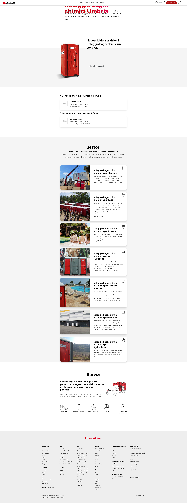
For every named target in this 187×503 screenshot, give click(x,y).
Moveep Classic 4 (64, 453)
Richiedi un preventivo (97, 66)
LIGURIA (43, 48)
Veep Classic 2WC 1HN (66, 462)
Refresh (97, 483)
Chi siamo (44, 449)
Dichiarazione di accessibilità (137, 453)
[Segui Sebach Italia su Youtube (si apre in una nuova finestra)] (135, 473)
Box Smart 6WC (81, 459)
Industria (44, 481)
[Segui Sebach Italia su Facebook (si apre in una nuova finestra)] (130, 473)
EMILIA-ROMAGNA (46, 51)
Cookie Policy (133, 466)
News (43, 455)
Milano (114, 451)
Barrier (96, 474)
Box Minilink (80, 481)
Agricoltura (45, 483)
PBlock (96, 466)
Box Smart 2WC (81, 457)
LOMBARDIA (44, 32)
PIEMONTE (44, 26)
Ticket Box (80, 451)
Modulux (62, 457)
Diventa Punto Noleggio (118, 477)
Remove (97, 455)
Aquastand (98, 477)
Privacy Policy (133, 464)
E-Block (62, 455)
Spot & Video (45, 462)
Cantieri (44, 470)
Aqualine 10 (98, 488)
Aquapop (97, 479)
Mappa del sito (134, 455)
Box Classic (80, 449)
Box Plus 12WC (81, 475)
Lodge (96, 453)
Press (43, 459)
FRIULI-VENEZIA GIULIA (45, 44)
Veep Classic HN (64, 459)
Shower (97, 462)
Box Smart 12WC (81, 462)
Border (96, 472)
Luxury (44, 474)
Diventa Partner (160, 2)
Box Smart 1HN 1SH (82, 468)
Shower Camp (98, 464)
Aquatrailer (98, 481)
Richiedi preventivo (171, 2)
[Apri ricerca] (179, 2)
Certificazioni (45, 453)
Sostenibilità (45, 451)
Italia (113, 457)
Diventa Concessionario (118, 479)
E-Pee (61, 470)
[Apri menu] (183, 2)
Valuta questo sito (135, 451)
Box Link (79, 479)
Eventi (43, 457)
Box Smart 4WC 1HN (82, 455)
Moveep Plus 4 (63, 449)
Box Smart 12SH (81, 466)
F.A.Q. (113, 470)
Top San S (62, 474)
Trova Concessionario (118, 466)
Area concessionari (135, 477)
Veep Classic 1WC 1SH (65, 464)
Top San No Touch (100, 449)
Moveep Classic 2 (64, 451)
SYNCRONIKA (142, 495)
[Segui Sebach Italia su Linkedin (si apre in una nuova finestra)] (137, 473)
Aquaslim (97, 485)
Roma (113, 449)
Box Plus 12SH (81, 477)
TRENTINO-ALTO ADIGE (46, 36)
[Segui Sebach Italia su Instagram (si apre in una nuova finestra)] (132, 473)
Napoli (114, 453)
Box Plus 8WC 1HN (82, 472)
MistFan (97, 490)
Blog (43, 464)
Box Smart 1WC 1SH (82, 470)
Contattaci (115, 464)
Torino (114, 455)
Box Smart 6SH (81, 464)
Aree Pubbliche (46, 477)
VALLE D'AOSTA (45, 29)
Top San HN (98, 451)
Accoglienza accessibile (136, 449)
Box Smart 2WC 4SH (82, 453)
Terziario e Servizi (46, 479)
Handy (96, 457)
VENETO (43, 40)
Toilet (96, 459)
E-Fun (61, 472)
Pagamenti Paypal (134, 461)
